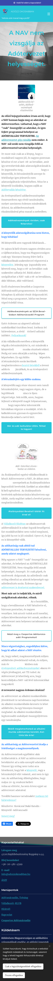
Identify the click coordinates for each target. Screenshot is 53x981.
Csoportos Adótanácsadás (15, 920)
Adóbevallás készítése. (13, 189)
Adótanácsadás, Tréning (14, 897)
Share (8, 824)
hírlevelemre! (8, 800)
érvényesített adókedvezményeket (20, 668)
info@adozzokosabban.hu (15, 874)
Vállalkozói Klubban (15, 523)
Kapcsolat (6, 914)
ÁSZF (4, 880)
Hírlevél (5, 909)
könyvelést (7, 264)
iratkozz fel (41, 796)
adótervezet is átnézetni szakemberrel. (23, 587)
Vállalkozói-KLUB (11, 903)
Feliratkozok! (18, 335)
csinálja (26, 139)
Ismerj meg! (8, 816)
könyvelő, (32, 770)
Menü (49, 14)
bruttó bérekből (30, 365)
